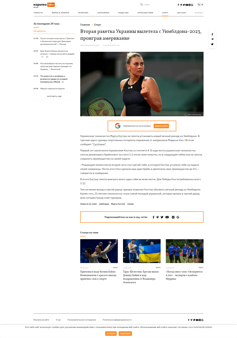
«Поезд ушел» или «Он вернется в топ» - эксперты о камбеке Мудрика (184, 275)
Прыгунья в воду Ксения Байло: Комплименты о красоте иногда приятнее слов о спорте (98, 275)
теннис (130, 204)
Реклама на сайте (41, 320)
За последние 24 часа (46, 23)
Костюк (94, 179)
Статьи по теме (89, 232)
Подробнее (125, 333)
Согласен (111, 333)
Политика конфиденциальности (117, 320)
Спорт (165, 13)
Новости (38, 13)
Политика (83, 13)
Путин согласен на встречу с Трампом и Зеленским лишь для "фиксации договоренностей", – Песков (57, 41)
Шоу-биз (181, 13)
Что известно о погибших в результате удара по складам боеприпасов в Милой (53, 79)
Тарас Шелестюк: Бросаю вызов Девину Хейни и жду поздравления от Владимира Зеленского (141, 277)
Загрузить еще (54, 96)
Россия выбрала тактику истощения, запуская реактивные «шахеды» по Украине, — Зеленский (56, 66)
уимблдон (104, 204)
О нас (58, 320)
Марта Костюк (118, 136)
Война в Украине (60, 13)
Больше (199, 13)
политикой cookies (202, 327)
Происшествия (145, 13)
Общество (123, 13)
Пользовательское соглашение (82, 320)
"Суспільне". (99, 144)
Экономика (103, 13)
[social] (178, 5)
